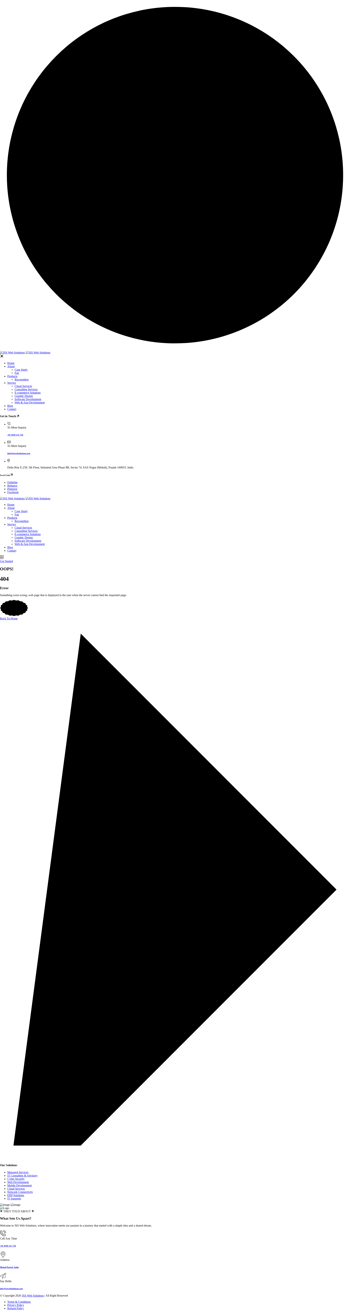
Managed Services (17, 1172)
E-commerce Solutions (28, 392)
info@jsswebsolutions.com (18, 453)
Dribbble (12, 482)
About (11, 366)
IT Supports (14, 1198)
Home (10, 363)
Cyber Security (16, 1178)
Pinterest (12, 489)
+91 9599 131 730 (15, 435)
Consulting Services (26, 389)
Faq (17, 372)
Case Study (21, 369)
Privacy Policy (15, 1305)
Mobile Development (19, 1185)
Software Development (28, 399)
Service (11, 382)
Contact (11, 409)
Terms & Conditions (19, 1301)
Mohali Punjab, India (9, 1267)
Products (12, 376)
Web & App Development (30, 402)
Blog (10, 405)
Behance (12, 485)
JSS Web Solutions (33, 1295)
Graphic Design (24, 395)
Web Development (18, 1182)
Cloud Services (23, 386)
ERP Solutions (15, 1195)
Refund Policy (15, 1308)
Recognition (22, 379)
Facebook (13, 492)
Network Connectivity (20, 1192)
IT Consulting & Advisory (22, 1175)
